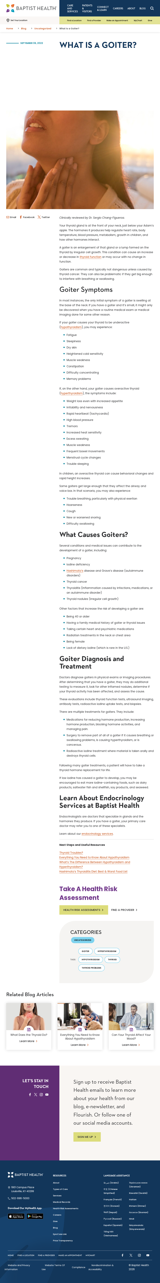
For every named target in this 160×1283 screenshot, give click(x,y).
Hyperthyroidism (107, 951)
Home (11, 1255)
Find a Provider (94, 20)
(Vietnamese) (111, 1233)
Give (150, 20)
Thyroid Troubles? (71, 853)
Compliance (78, 1267)
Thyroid (112, 959)
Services (57, 1195)
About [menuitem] (131, 8)
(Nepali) (110, 1212)
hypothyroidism (71, 327)
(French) (113, 1199)
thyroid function (90, 257)
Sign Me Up (85, 1137)
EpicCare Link (60, 1234)
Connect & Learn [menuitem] (103, 8)
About (56, 1182)
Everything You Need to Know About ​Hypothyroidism (94, 857)
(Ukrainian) (138, 1184)
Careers (57, 1214)
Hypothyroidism (91, 959)
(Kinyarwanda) (137, 1227)
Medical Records (61, 1202)
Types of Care (60, 1189)
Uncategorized (82, 940)
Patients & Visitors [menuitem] (87, 8)
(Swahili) (138, 1193)
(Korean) (112, 1205)
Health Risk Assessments (81, 910)
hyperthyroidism (72, 393)
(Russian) (113, 1218)
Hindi (131, 1218)
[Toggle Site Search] (152, 8)
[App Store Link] (16, 1216)
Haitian (132, 1199)
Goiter (85, 951)
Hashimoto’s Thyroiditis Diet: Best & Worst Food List (93, 871)
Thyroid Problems (91, 968)
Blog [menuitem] (143, 8)
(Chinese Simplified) (111, 1191)
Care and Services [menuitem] (72, 8)
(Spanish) (113, 1225)
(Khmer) (137, 1205)
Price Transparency (63, 1240)
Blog (55, 1227)
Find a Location (74, 20)
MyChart (138, 20)
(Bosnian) (138, 1212)
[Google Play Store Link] (35, 1216)
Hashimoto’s (75, 571)
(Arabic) (111, 1182)
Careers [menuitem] (118, 8)
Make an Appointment (117, 20)
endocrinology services (97, 834)
